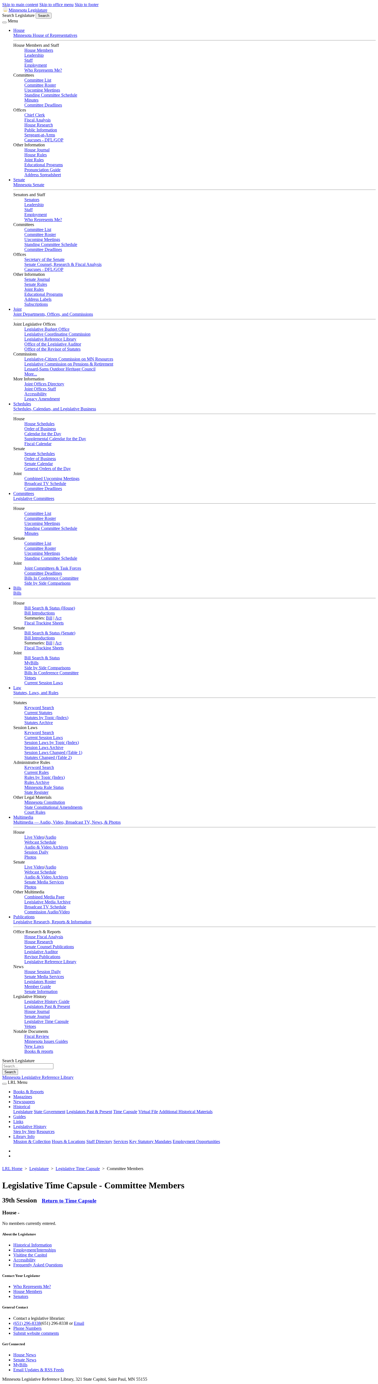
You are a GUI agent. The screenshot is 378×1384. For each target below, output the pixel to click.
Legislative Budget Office (46, 329)
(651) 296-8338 (27, 1323)
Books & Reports (28, 1091)
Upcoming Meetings (42, 90)
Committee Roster (40, 85)
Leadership (34, 55)
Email (79, 1323)
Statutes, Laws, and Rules (35, 692)
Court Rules (34, 812)
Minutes (31, 100)
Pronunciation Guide (42, 169)
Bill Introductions (39, 613)
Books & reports (38, 1051)
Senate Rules (35, 284)
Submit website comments (36, 1333)
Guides (19, 1116)
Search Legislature (18, 15)
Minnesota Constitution (44, 802)
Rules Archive (36, 782)
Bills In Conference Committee (51, 578)
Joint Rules (34, 159)
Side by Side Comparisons (47, 583)
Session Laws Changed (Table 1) (53, 752)
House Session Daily (42, 971)
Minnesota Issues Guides (46, 1041)
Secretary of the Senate (44, 259)
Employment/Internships (34, 1250)
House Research (38, 125)
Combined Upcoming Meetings (51, 478)
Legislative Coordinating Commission (57, 334)
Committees (23, 493)
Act (58, 618)
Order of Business (40, 428)
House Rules (35, 154)
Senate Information (41, 991)
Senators (31, 199)
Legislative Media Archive (47, 902)
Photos (30, 857)
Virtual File (148, 1111)
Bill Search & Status (42, 657)
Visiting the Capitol (30, 1255)
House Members (38, 50)
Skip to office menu (56, 4)
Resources (46, 1131)
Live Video (34, 837)
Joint (17, 309)
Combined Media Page (44, 897)
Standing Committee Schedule (50, 95)
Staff (28, 60)
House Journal (37, 149)
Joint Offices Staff (40, 389)
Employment (35, 65)
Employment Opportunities (196, 1141)
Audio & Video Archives (46, 847)
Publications (24, 916)
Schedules (22, 403)
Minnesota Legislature (28, 10)
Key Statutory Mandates (150, 1141)
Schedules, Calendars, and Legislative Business (54, 408)
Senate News (24, 1359)
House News (24, 1354)
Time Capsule (125, 1111)
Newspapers (24, 1101)
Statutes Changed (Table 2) (48, 757)
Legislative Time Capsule (46, 1021)
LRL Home (12, 1168)
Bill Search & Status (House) (49, 608)
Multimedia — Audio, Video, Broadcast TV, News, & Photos (67, 822)
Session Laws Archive (43, 747)
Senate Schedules (39, 453)
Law (17, 687)
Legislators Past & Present (47, 1006)
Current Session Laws (43, 682)
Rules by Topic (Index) (44, 777)
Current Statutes (38, 712)
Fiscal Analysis (37, 120)
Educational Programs (43, 164)
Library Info (24, 1136)
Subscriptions (36, 304)
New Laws (34, 1046)
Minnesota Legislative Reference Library (38, 1077)
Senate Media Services (44, 882)
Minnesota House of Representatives (45, 35)
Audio (50, 837)
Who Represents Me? (43, 70)
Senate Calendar (38, 463)
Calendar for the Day (42, 433)
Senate (19, 179)
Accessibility (35, 394)
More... (30, 374)
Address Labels (37, 299)
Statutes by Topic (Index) (46, 717)
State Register (36, 792)
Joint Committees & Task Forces (52, 568)
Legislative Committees (33, 498)
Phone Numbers (27, 1328)
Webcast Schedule (40, 842)
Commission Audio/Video (47, 911)
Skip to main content (20, 4)
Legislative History (29, 1126)
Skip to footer (87, 4)
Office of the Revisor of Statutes (52, 349)
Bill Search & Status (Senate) (49, 633)
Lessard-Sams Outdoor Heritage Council (59, 369)
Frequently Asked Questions (38, 1265)
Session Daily (36, 852)
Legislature (23, 1111)
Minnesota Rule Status (44, 787)
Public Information (40, 130)
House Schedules (39, 423)
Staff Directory (99, 1141)
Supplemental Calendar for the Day (55, 438)
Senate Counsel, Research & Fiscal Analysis (63, 264)
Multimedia (23, 817)
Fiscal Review (36, 1036)
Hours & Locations (68, 1141)
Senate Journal (37, 279)
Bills (17, 588)
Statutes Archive (38, 722)
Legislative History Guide (46, 1001)
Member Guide (37, 986)
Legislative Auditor (41, 951)
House (19, 30)
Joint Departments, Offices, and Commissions (53, 314)
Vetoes (30, 677)
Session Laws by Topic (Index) (51, 742)
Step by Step (24, 1131)
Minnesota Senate (28, 184)
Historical (21, 1106)
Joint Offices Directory (44, 384)
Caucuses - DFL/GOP (43, 140)
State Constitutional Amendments (53, 807)
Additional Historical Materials (186, 1111)
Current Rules (36, 772)
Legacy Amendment (42, 398)
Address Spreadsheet (42, 174)
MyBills (31, 662)
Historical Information (32, 1245)
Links (18, 1121)
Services (120, 1141)
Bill (49, 618)
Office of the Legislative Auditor (52, 344)
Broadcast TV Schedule (45, 483)
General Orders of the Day (47, 468)
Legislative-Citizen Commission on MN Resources (68, 359)
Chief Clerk (34, 115)
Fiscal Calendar (37, 443)
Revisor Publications (42, 956)
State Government (49, 1111)
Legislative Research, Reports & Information (52, 921)
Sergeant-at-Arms (39, 135)
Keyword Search (39, 707)
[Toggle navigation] (4, 22)
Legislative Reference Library (50, 339)
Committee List (37, 80)
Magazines (22, 1096)
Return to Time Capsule (69, 1201)
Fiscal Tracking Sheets (44, 623)
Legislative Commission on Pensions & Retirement (68, 364)
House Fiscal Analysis (43, 936)
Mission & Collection (32, 1141)
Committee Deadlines (43, 105)
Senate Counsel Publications (49, 946)
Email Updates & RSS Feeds (38, 1369)
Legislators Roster (40, 981)
